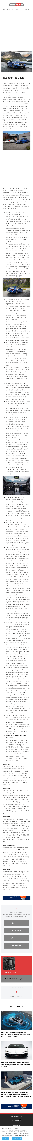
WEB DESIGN (15, 1120)
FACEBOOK (18, 930)
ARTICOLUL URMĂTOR (16, 996)
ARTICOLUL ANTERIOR (17, 988)
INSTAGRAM (17, 938)
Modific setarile (17, 1138)
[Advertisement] (16, 30)
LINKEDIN (18, 945)
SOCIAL (27, 9)
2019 (13, 979)
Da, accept (5, 1138)
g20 (21, 979)
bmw (17, 979)
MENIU (8, 9)
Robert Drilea (12, 972)
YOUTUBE (18, 923)
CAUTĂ (17, 9)
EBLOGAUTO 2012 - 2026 (16, 1116)
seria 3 (25, 979)
